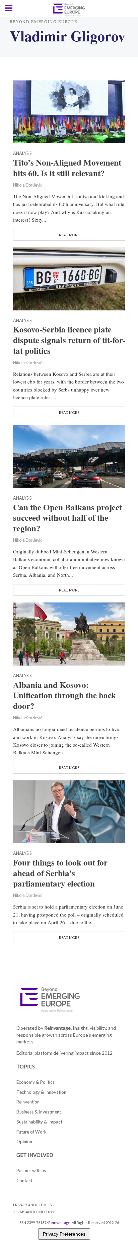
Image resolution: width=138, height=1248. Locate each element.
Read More (69, 235)
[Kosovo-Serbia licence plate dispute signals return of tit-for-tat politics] (69, 278)
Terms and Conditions (34, 1212)
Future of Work (31, 1132)
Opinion (24, 1141)
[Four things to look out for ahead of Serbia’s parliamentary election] (69, 810)
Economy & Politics (35, 1082)
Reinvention (28, 1101)
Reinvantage (59, 1222)
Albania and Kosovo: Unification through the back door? (64, 696)
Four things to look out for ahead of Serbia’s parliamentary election (60, 873)
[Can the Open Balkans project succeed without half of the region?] (69, 455)
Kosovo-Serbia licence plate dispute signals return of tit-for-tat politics (69, 340)
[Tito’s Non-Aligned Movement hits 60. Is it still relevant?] (69, 111)
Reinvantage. (58, 1028)
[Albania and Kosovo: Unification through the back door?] (69, 633)
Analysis (22, 154)
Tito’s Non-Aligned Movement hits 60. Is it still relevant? (67, 168)
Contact (24, 1180)
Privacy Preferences (64, 1234)
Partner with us (31, 1170)
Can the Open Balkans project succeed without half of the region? (67, 518)
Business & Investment (38, 1111)
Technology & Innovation (41, 1092)
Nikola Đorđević (27, 185)
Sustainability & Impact (39, 1122)
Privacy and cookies (32, 1205)
